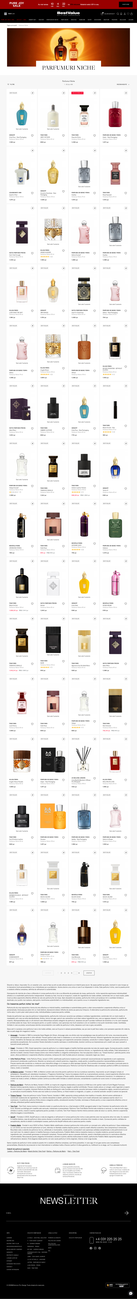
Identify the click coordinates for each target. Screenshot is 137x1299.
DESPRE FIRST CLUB (13, 1243)
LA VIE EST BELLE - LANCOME (36, 1259)
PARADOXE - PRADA (33, 1246)
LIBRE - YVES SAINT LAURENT (36, 1256)
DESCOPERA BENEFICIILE (14, 1246)
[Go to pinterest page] (99, 1248)
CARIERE (9, 1238)
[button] (32, 93)
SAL (49, 1250)
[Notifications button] (121, 14)
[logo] (68, 14)
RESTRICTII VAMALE (13, 1255)
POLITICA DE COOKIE (54, 1240)
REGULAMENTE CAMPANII (14, 1249)
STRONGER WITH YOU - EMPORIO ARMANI (37, 1252)
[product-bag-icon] (32, 140)
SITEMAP (9, 1261)
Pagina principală (12, 25)
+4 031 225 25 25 (108, 1239)
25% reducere (75, 4)
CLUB (11, 13)
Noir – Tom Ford (73, 1151)
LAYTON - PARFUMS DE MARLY (36, 1262)
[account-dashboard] (125, 14)
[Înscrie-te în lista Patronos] (126, 1213)
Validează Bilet (109, 14)
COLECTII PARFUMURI (75, 1238)
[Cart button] (131, 14)
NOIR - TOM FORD (32, 1268)
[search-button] (118, 14)
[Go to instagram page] (95, 1248)
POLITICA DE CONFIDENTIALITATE (54, 1244)
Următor (89, 973)
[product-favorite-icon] (32, 135)
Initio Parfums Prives (17, 1059)
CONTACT (9, 1266)
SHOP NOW (125, 4)
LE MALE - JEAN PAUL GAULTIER (36, 1238)
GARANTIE (10, 1252)
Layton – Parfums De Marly (17, 1151)
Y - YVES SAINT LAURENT (34, 1240)
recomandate (122, 84)
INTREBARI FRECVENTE (13, 1264)
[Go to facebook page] (91, 1248)
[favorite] (128, 14)
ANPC (50, 1248)
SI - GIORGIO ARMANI (33, 1243)
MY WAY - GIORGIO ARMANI (35, 1249)
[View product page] (22, 112)
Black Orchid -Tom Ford (36, 1151)
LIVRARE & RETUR (12, 1258)
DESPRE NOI (10, 1240)
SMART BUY (32, 19)
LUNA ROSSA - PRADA (33, 1265)
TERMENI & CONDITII (54, 1238)
